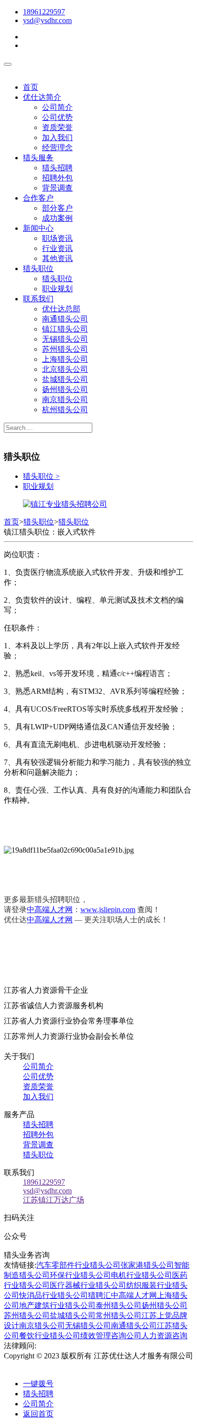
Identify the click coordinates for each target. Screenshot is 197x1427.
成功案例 (57, 218)
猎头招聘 (57, 168)
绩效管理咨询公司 (111, 1336)
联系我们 (38, 299)
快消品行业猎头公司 (53, 1295)
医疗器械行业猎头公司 (88, 1285)
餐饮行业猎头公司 (49, 1336)
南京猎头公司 (65, 399)
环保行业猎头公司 (80, 1275)
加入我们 (57, 137)
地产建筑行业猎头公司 (57, 1305)
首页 (30, 87)
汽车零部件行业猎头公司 (78, 1265)
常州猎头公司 (119, 1315)
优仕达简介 (42, 97)
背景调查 (57, 188)
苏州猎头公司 (65, 349)
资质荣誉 (57, 127)
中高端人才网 (50, 909)
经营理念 (57, 147)
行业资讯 (57, 248)
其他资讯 (57, 258)
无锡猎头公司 (65, 339)
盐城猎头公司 (65, 379)
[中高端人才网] (65, 504)
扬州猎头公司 (65, 389)
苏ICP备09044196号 (46, 1366)
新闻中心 (38, 228)
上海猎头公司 (65, 359)
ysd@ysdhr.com (47, 20)
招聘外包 (57, 178)
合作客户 (38, 198)
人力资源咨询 (164, 1336)
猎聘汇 (99, 1295)
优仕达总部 (61, 309)
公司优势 (57, 117)
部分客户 (57, 208)
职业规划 (57, 289)
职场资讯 (57, 238)
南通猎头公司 (65, 319)
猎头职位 (38, 268)
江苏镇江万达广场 (53, 1200)
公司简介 (57, 107)
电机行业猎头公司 (141, 1275)
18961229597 (44, 12)
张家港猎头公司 (147, 1265)
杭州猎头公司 (65, 409)
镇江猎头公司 (65, 329)
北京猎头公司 (65, 369)
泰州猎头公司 (119, 1305)
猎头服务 (38, 158)
